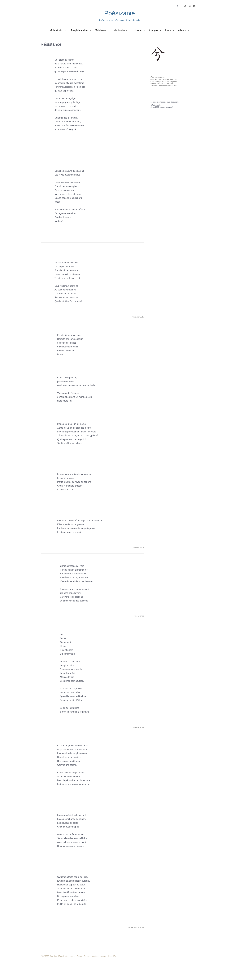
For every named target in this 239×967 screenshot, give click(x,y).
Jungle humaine (79, 30)
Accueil (103, 956)
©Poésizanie (63, 956)
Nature (138, 30)
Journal (72, 956)
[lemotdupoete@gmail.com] (194, 6)
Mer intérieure (120, 30)
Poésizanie (119, 13)
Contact (87, 956)
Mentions (95, 956)
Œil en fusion (56, 30)
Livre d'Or (112, 956)
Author (79, 956)
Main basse (100, 30)
